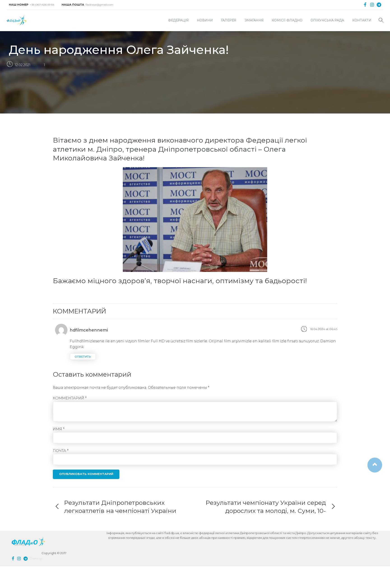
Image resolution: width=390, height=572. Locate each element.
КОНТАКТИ (361, 20)
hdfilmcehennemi (89, 330)
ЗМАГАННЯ (254, 20)
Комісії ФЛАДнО (287, 20)
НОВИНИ (205, 20)
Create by (36, 558)
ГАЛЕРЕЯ (228, 20)
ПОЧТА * (61, 451)
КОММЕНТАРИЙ (70, 398)
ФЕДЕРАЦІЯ (178, 20)
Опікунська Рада (327, 20)
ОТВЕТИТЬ (83, 356)
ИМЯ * (59, 429)
